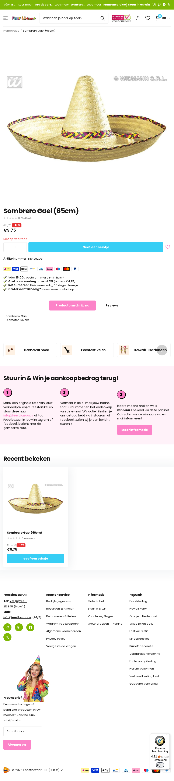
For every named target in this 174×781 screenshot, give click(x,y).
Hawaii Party (138, 609)
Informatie (96, 595)
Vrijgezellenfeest (141, 624)
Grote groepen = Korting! (105, 624)
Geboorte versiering (143, 684)
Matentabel (96, 601)
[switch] (160, 764)
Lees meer (25, 5)
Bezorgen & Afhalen (60, 609)
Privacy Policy (55, 639)
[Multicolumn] (144, 394)
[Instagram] (154, 5)
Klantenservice (58, 595)
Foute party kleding (142, 661)
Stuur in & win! (97, 609)
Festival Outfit (138, 631)
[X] (169, 5)
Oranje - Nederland (143, 616)
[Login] (138, 18)
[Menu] (167, 735)
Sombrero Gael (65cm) (24, 533)
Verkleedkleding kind (144, 676)
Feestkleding (138, 601)
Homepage (11, 31)
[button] (162, 350)
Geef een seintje (96, 247)
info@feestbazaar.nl (18, 415)
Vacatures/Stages (100, 616)
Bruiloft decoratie (141, 646)
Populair (135, 595)
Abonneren (17, 745)
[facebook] (164, 5)
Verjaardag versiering (144, 654)
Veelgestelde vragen (61, 646)
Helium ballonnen (141, 669)
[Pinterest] (159, 5)
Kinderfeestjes (139, 639)
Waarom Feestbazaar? (62, 624)
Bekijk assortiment (5, 18)
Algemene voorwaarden (63, 631)
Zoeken (102, 18)
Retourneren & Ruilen (61, 616)
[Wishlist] (147, 18)
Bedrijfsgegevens (58, 601)
